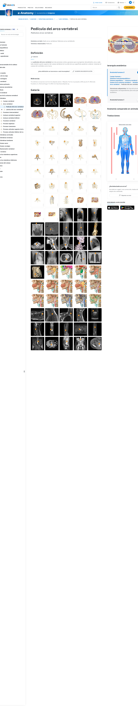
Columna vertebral (131, 80)
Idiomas (122, 2)
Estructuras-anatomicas (46, 19)
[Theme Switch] (132, 2)
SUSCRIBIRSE (129, 7)
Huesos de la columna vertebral (120, 82)
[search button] (119, 7)
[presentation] (116, 179)
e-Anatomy (33, 19)
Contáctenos (111, 2)
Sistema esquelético (116, 80)
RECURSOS (48, 7)
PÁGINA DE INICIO (23, 19)
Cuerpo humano (115, 76)
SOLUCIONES (39, 7)
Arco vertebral (63, 19)
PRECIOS (30, 7)
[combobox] (104, 7)
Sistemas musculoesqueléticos (120, 78)
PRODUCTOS (22, 7)
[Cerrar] (2, 110)
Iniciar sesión (98, 2)
